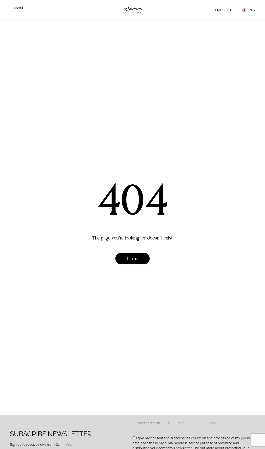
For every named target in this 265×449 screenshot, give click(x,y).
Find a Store (223, 9)
